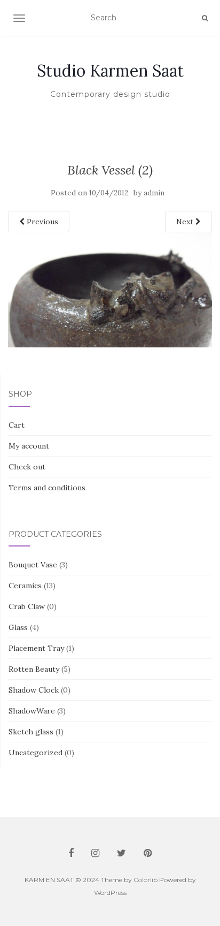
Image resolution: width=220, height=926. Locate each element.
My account (29, 446)
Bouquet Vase (33, 565)
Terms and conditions (47, 487)
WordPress (110, 893)
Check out (27, 467)
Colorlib (145, 880)
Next (185, 221)
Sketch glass (31, 732)
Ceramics (25, 585)
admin (154, 193)
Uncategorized (35, 752)
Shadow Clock (34, 690)
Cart (17, 425)
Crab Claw (27, 606)
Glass (18, 627)
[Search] (205, 18)
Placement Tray (36, 648)
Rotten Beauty (34, 669)
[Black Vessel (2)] (110, 289)
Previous (41, 221)
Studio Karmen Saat (110, 71)
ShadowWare (32, 711)
